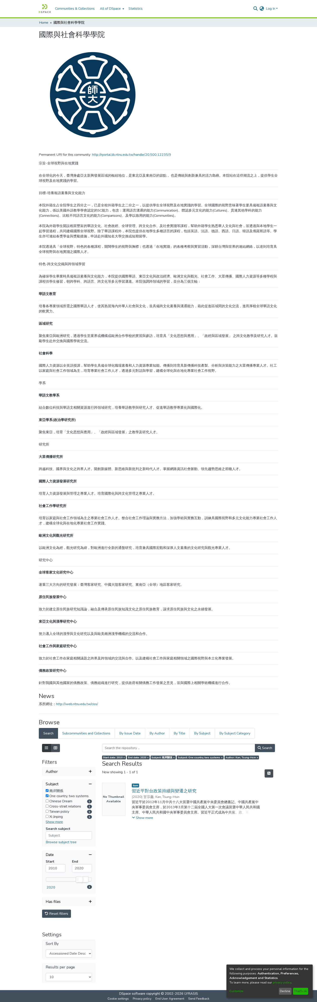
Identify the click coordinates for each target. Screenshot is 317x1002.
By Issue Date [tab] (130, 733)
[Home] (45, 8)
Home (43, 22)
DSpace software (132, 993)
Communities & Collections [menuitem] (75, 8)
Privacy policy (142, 999)
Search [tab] (48, 733)
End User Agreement (169, 999)
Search (266, 748)
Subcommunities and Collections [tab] (86, 733)
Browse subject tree (61, 842)
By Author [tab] (157, 733)
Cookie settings (118, 999)
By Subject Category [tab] (234, 733)
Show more (54, 822)
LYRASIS (191, 993)
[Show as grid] (55, 748)
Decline (285, 991)
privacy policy (282, 982)
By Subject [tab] (202, 733)
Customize (236, 991)
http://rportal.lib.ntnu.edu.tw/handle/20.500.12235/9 (131, 154)
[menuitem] (111, 8)
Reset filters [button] (58, 913)
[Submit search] (255, 8)
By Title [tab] (179, 733)
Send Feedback (198, 999)
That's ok (300, 991)
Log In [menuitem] (270, 8)
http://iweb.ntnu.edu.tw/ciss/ (77, 704)
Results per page (60, 967)
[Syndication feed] (269, 773)
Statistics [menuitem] (136, 8)
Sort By (52, 943)
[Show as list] (46, 748)
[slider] (79, 879)
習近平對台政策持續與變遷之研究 (164, 791)
